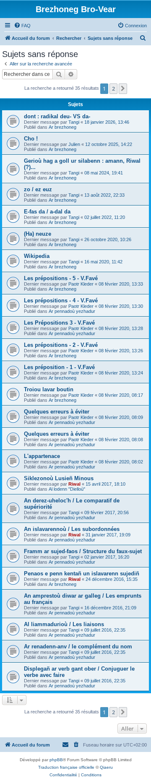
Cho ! (31, 138)
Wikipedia (36, 256)
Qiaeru (106, 767)
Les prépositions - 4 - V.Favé (61, 300)
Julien (74, 144)
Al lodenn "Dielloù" (67, 489)
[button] (123, 88)
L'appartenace (42, 456)
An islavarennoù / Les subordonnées (72, 529)
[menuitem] (22, 26)
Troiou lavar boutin (48, 389)
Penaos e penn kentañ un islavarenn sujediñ (81, 573)
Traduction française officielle (66, 767)
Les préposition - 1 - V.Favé (59, 367)
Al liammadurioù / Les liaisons (64, 624)
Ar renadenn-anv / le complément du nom (78, 646)
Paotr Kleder (81, 283)
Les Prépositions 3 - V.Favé (59, 323)
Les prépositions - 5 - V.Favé (61, 278)
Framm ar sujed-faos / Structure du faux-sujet (83, 551)
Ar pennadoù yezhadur (72, 311)
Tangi (73, 122)
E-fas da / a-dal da (47, 211)
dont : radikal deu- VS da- (57, 116)
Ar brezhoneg (62, 127)
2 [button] (113, 88)
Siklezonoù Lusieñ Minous (59, 478)
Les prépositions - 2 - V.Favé (61, 345)
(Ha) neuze (37, 234)
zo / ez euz (38, 189)
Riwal (74, 483)
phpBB (56, 759)
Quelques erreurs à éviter (56, 411)
